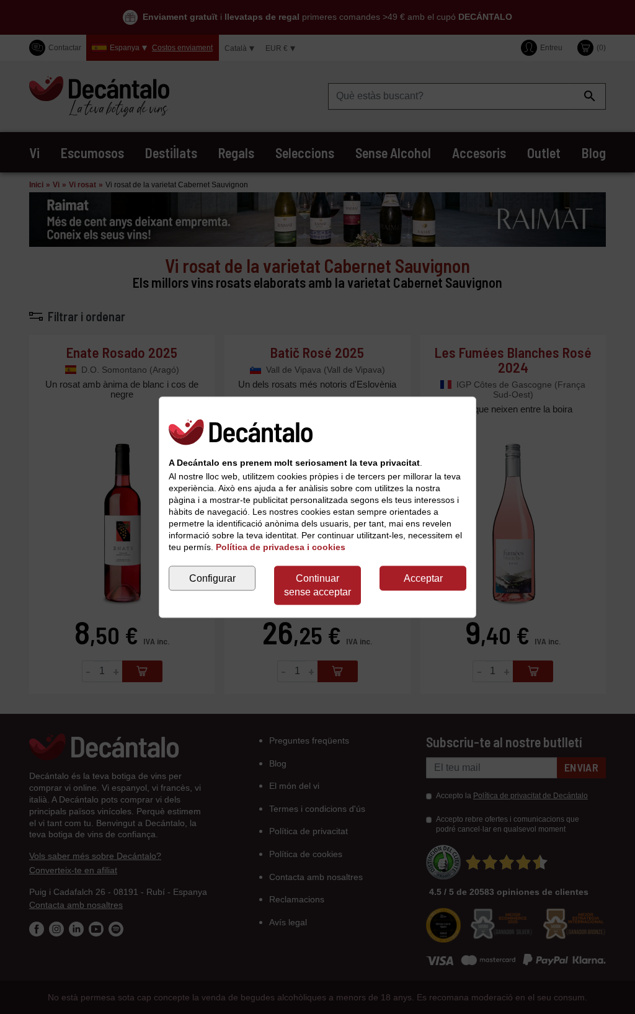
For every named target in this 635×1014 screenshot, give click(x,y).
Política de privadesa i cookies (280, 547)
